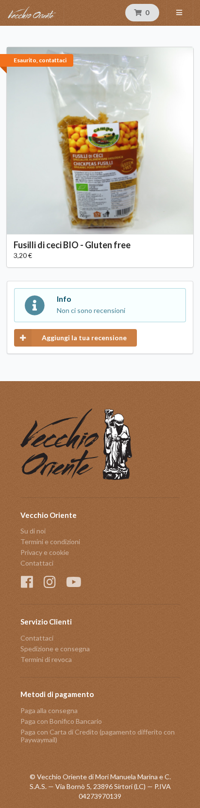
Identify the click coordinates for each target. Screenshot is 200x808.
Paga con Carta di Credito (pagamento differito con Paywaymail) (97, 736)
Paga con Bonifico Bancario (61, 721)
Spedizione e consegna (55, 648)
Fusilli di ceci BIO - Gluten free (72, 244)
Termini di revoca (46, 659)
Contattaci (36, 563)
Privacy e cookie (44, 552)
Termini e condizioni (50, 541)
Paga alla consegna (49, 711)
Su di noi (33, 531)
